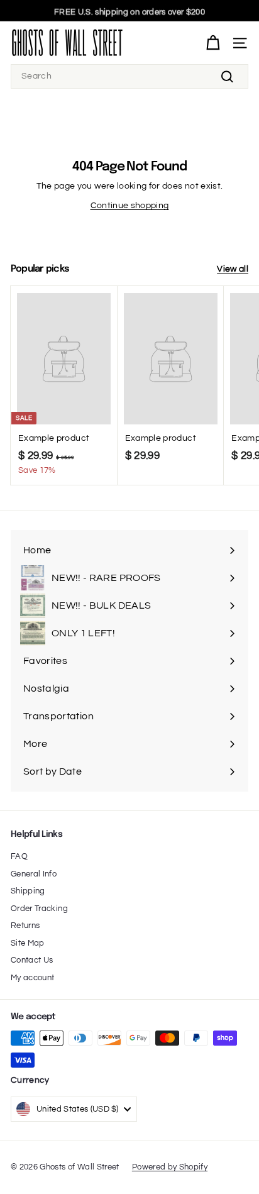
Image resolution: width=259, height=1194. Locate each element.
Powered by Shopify (169, 1167)
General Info (34, 874)
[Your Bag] (213, 43)
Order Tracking (39, 908)
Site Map (28, 943)
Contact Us (32, 960)
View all (232, 269)
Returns (25, 925)
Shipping (28, 891)
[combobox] (129, 76)
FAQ (19, 856)
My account (33, 977)
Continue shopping (130, 205)
